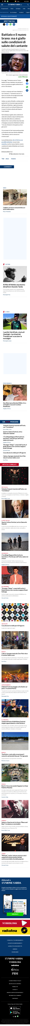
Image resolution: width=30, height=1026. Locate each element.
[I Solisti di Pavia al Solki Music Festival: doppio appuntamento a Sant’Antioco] (15, 708)
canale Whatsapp (23, 77)
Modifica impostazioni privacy (15, 992)
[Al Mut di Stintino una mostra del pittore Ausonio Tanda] (15, 274)
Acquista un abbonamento (15, 943)
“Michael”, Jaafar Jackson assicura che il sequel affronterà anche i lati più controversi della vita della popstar (14, 857)
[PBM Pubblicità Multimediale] (15, 973)
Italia (24, 8)
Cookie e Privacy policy (15, 980)
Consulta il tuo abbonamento (15, 940)
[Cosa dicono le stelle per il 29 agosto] (15, 612)
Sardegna (18, 8)
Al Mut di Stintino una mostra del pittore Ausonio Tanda (14, 286)
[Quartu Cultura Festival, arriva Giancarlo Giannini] (15, 509)
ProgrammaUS (4, 8)
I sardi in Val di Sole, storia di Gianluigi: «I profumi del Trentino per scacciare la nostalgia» (13, 335)
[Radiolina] (15, 931)
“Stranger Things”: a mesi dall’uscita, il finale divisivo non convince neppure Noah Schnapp (15, 446)
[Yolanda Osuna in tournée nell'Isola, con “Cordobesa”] (15, 476)
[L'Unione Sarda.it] (15, 4)
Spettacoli (9, 21)
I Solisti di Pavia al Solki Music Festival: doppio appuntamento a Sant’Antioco (13, 722)
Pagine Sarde (15, 952)
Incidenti (21, 12)
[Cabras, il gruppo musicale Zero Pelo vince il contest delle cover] (15, 640)
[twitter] (2, 1)
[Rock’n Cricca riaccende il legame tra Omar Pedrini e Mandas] (15, 773)
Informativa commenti (15, 995)
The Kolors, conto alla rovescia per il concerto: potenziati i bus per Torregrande (15, 755)
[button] (4, 24)
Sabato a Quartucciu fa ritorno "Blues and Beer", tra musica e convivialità (15, 823)
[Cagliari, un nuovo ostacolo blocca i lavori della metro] (15, 197)
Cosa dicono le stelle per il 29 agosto (14, 453)
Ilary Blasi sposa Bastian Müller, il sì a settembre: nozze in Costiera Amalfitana (14, 404)
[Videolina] (15, 923)
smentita (4, 144)
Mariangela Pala (6, 294)
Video (12, 8)
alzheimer (10, 142)
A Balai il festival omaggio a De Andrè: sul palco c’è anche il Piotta (14, 687)
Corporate (15, 998)
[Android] (15, 1012)
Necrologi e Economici (15, 983)
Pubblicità (15, 986)
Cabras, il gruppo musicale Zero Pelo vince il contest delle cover (14, 457)
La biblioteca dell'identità (15, 946)
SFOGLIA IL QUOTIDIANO (8, 16)
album (7, 158)
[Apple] (15, 1008)
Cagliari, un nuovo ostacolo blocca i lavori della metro (14, 208)
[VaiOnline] (15, 970)
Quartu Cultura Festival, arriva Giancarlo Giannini (12, 432)
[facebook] (5, 1)
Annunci (15, 949)
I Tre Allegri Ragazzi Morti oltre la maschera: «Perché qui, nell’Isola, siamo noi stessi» (13, 438)
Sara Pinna (5, 460)
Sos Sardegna (13, 12)
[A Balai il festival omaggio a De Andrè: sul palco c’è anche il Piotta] (15, 673)
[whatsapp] (7, 1)
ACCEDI (26, 1)
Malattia (13, 158)
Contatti (15, 989)
